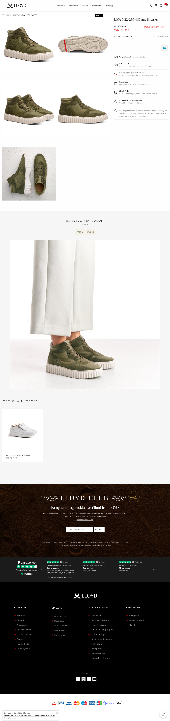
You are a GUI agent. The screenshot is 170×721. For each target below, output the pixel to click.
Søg (161, 6)
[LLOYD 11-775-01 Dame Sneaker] (22, 430)
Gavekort (21, 639)
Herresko (61, 5)
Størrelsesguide (162, 36)
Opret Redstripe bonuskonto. (130, 103)
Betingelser (134, 615)
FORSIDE (6, 15)
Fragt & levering (98, 625)
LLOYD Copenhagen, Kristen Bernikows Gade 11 (138, 92)
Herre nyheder (23, 644)
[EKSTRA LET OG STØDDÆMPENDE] (90, 232)
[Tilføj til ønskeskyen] (164, 48)
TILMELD (99, 530)
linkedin (89, 679)
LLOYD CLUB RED (62, 625)
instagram (83, 679)
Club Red (133, 625)
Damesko (73, 5)
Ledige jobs (59, 635)
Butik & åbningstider (100, 620)
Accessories (97, 5)
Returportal (96, 648)
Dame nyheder (23, 648)
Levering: (123, 66)
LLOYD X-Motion (24, 634)
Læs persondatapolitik (85, 519)
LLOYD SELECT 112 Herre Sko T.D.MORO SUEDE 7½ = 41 (40, 713)
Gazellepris (59, 621)
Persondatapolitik (137, 620)
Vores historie (60, 616)
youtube (94, 679)
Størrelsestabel (98, 653)
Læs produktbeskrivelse (123, 36)
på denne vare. (131, 100)
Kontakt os (96, 615)
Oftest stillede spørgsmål (102, 630)
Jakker (85, 5)
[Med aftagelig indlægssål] (79, 232)
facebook (78, 679)
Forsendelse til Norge (100, 658)
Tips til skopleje (98, 634)
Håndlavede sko (24, 630)
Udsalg (109, 5)
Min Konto (151, 5)
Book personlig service (101, 639)
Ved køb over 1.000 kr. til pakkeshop (133, 83)
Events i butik (60, 630)
